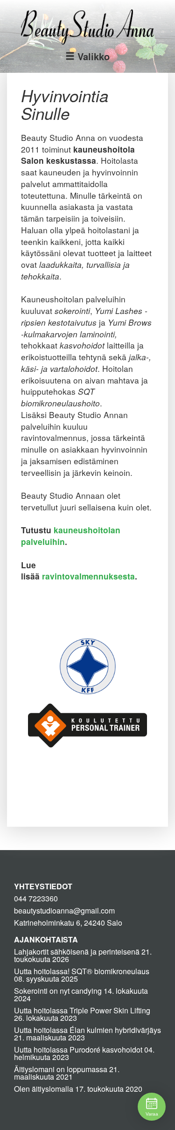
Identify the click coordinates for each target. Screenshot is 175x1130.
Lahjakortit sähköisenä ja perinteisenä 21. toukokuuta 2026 (83, 955)
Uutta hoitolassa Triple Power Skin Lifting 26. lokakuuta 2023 (82, 1014)
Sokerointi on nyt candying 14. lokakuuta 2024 (81, 994)
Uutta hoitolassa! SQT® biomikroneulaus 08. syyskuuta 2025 (81, 975)
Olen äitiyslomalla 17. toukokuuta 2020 (78, 1088)
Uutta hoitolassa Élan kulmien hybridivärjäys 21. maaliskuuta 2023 (87, 1034)
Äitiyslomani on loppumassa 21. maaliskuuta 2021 (66, 1073)
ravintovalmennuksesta (88, 576)
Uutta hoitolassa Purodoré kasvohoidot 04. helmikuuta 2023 (84, 1053)
